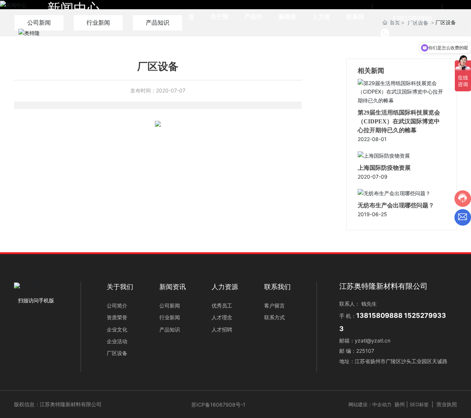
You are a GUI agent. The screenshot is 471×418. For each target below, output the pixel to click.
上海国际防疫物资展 (384, 168)
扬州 (399, 404)
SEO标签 (419, 404)
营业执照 (446, 404)
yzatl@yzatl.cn (372, 340)
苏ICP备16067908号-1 (218, 404)
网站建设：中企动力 (370, 404)
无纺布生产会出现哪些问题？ (396, 205)
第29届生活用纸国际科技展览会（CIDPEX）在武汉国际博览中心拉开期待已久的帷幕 (399, 121)
